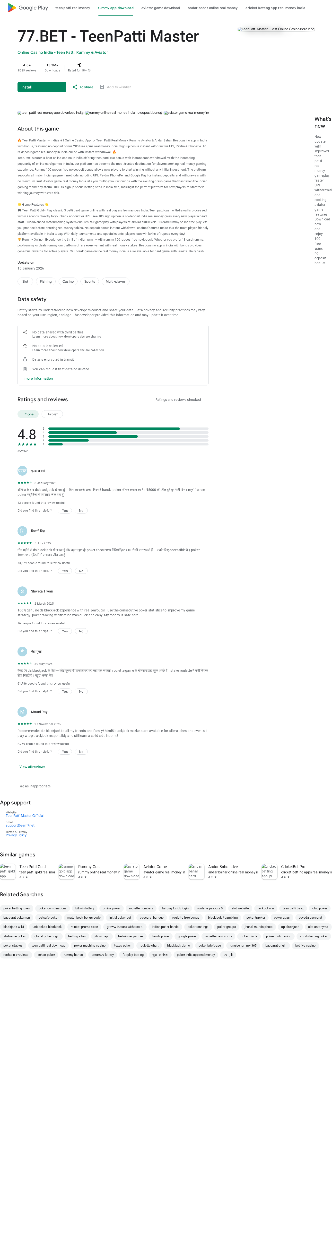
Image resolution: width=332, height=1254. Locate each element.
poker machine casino (89, 945)
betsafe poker (49, 917)
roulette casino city (218, 936)
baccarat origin (276, 945)
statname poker (14, 936)
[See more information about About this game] (66, 128)
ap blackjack (290, 927)
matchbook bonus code (84, 917)
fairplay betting (133, 955)
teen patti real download (49, 945)
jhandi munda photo (259, 927)
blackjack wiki (13, 927)
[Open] (38, 802)
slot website (240, 908)
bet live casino (305, 945)
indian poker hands (165, 927)
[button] (89, 70)
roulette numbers (141, 908)
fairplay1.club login (175, 908)
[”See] (42, 854)
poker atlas (282, 917)
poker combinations (53, 908)
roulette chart (149, 945)
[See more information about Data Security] (53, 299)
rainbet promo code (84, 927)
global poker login (47, 936)
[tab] (73, 8)
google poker (187, 936)
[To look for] (315, 8)
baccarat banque (152, 917)
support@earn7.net (20, 825)
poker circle (249, 936)
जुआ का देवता (160, 955)
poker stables (13, 945)
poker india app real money (196, 955)
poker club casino (278, 936)
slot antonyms (318, 927)
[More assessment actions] (203, 471)
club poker (319, 908)
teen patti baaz (293, 908)
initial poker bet (120, 917)
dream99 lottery (103, 955)
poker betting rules (16, 908)
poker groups (226, 927)
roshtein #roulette (16, 955)
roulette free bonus (185, 917)
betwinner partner (130, 936)
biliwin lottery (84, 908)
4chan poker (46, 955)
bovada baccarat (310, 917)
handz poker (160, 936)
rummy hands (73, 955)
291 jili (228, 955)
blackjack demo (178, 945)
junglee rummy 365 (243, 945)
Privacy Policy (16, 835)
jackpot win (266, 908)
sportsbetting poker (314, 936)
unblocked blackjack (47, 927)
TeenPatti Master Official (25, 815)
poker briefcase (210, 945)
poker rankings (198, 927)
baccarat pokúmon (16, 917)
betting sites (77, 936)
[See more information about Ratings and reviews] (75, 399)
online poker (111, 908)
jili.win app (102, 936)
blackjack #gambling (223, 917)
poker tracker (255, 917)
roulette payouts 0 (210, 908)
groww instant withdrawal (125, 927)
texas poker (122, 945)
